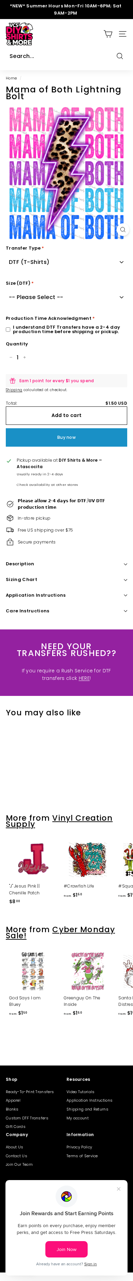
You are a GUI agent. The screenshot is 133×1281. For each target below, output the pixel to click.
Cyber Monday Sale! (60, 932)
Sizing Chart (21, 579)
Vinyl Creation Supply (59, 821)
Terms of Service (82, 1156)
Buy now (66, 437)
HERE (84, 678)
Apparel (13, 1100)
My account (77, 1118)
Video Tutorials (80, 1091)
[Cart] (108, 34)
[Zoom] (123, 229)
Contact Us (16, 1156)
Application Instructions (36, 595)
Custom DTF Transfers (27, 1118)
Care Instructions (27, 611)
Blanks (12, 1109)
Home (11, 78)
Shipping (14, 389)
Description (20, 564)
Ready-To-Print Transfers (30, 1091)
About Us (14, 1147)
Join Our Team (19, 1164)
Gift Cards (16, 1126)
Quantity (17, 344)
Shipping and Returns (87, 1109)
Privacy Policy (79, 1147)
